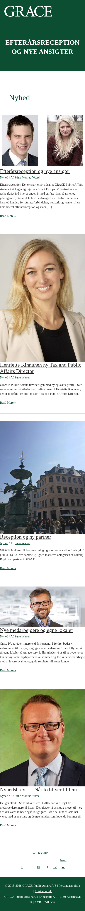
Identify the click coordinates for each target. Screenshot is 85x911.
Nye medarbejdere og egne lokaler (36, 630)
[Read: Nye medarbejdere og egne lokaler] (42, 606)
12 (55, 867)
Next (63, 861)
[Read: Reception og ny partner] (42, 477)
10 (38, 867)
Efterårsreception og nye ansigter (35, 171)
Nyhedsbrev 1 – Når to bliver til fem (38, 789)
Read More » (8, 216)
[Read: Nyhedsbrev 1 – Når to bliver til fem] (42, 737)
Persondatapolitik (69, 885)
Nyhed (4, 177)
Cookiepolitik (43, 891)
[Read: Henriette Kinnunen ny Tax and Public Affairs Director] (42, 297)
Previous (40, 853)
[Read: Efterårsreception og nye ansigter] (42, 140)
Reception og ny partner (25, 537)
